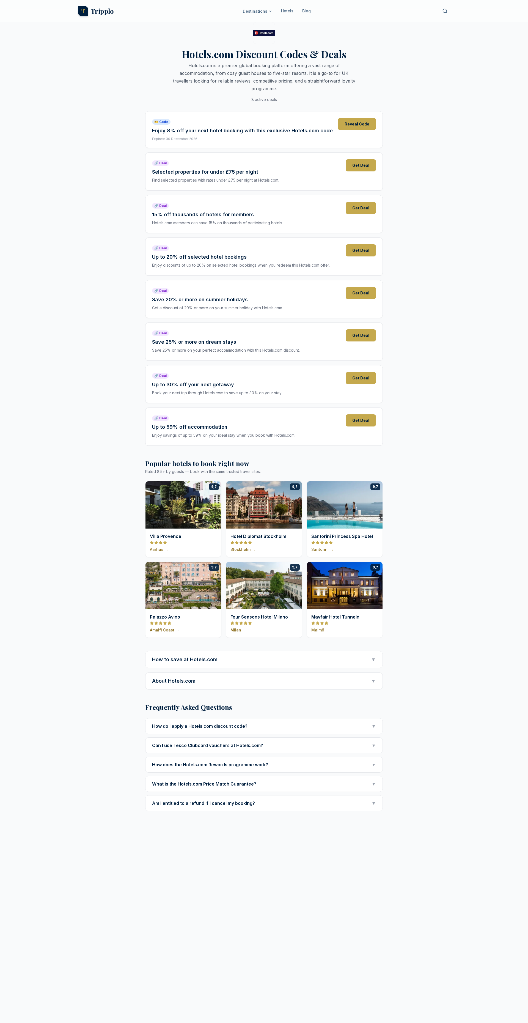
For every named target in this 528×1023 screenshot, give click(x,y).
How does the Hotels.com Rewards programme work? (264, 764)
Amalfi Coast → (164, 630)
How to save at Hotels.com (264, 659)
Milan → (238, 630)
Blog (306, 11)
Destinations (255, 11)
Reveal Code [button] (357, 124)
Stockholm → (242, 549)
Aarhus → (159, 549)
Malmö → (320, 630)
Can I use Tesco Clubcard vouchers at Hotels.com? (264, 745)
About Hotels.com (264, 681)
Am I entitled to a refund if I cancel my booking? (264, 803)
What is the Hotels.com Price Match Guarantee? (264, 784)
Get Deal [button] (360, 165)
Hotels (287, 11)
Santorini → (322, 549)
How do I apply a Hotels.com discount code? (264, 726)
